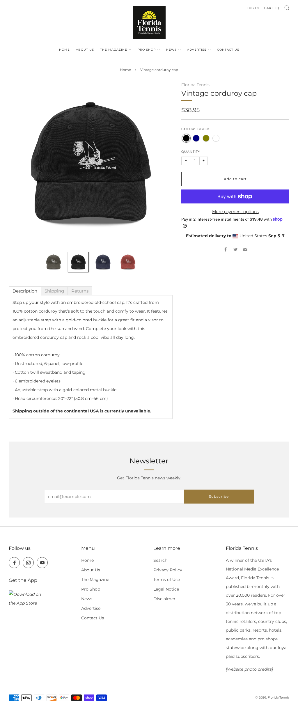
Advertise (197, 50)
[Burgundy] (216, 138)
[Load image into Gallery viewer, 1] (53, 262)
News (171, 50)
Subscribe (219, 496)
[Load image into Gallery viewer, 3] (103, 262)
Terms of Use (166, 579)
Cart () (271, 8)
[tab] (25, 290)
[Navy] (196, 138)
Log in (253, 8)
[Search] (286, 7)
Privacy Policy (167, 570)
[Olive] (206, 138)
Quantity (190, 152)
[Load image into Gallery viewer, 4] (128, 262)
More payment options (235, 211)
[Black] (186, 138)
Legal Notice (166, 589)
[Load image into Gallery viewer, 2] (78, 262)
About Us (85, 50)
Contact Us (228, 50)
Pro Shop (147, 50)
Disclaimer (164, 598)
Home (64, 50)
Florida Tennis (195, 84)
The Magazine (113, 50)
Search (160, 560)
